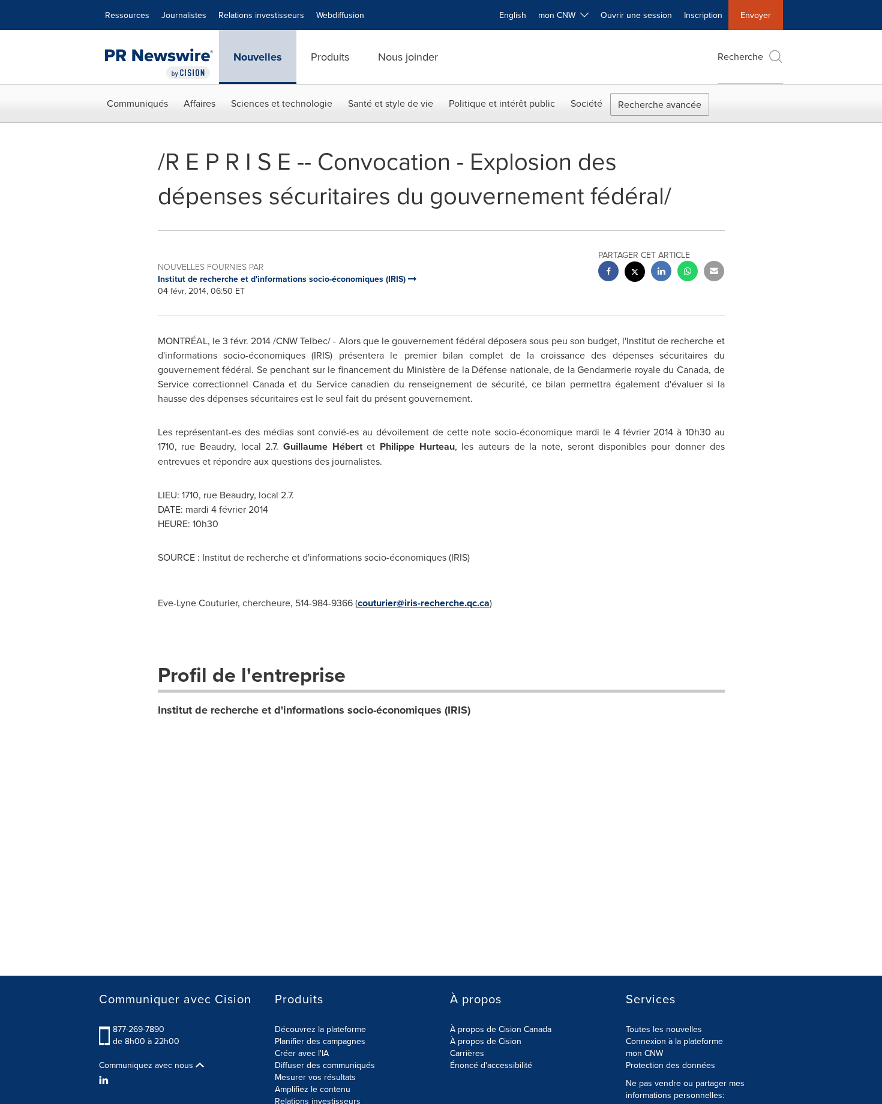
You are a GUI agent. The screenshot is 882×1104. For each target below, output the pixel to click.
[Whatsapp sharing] (687, 272)
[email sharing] (714, 272)
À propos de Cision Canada (500, 1029)
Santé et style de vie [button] (390, 103)
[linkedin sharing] (661, 272)
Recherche (740, 56)
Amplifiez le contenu (312, 1089)
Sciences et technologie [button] (281, 103)
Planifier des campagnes (320, 1041)
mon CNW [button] (559, 15)
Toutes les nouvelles (664, 1029)
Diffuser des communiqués (325, 1065)
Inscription (703, 15)
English (512, 15)
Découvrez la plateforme (320, 1029)
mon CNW (644, 1053)
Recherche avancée (659, 104)
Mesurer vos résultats (315, 1077)
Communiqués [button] (137, 103)
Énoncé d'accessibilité (491, 1065)
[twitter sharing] (635, 273)
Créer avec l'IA (302, 1053)
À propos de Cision (485, 1041)
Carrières (467, 1053)
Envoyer (755, 15)
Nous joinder (408, 56)
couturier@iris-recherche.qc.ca (424, 603)
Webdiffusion (340, 15)
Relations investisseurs (261, 15)
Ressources (127, 15)
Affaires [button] (199, 103)
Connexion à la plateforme (674, 1041)
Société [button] (586, 103)
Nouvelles (257, 57)
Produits (330, 56)
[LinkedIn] (105, 1080)
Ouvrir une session (636, 15)
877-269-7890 (138, 1029)
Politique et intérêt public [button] (502, 103)
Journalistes (183, 15)
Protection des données (670, 1065)
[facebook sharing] (608, 272)
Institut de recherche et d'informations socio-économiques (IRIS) (314, 710)
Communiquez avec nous (147, 1065)
